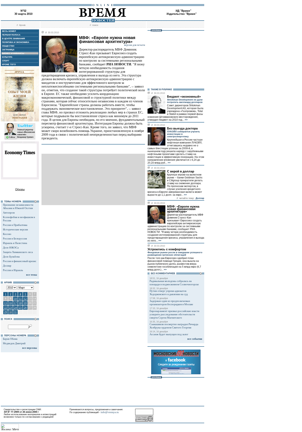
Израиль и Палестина (15, 243)
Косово (7, 234)
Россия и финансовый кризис (19, 261)
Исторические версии (15, 229)
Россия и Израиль (13, 270)
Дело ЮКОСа (11, 247)
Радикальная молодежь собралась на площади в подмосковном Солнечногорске (174, 283)
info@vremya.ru (110, 412)
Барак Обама (10, 338)
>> (186, 119)
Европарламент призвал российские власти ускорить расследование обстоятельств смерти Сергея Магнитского (174, 314)
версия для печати (134, 44)
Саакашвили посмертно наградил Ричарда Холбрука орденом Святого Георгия (174, 326)
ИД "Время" (183, 10)
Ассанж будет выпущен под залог (169, 334)
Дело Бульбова (11, 256)
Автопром (9, 212)
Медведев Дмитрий (14, 343)
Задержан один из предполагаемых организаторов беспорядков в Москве (171, 302)
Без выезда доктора (182, 128)
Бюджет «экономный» (184, 96)
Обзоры (20, 189)
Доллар (7, 265)
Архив (22, 25)
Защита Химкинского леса (18, 252)
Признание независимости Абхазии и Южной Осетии (18, 206)
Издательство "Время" (182, 13)
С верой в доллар (180, 171)
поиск (95, 25)
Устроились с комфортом (167, 249)
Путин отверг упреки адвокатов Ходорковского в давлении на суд (169, 292)
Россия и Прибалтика (15, 224)
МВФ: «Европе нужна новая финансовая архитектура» (183, 209)
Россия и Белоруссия (15, 238)
